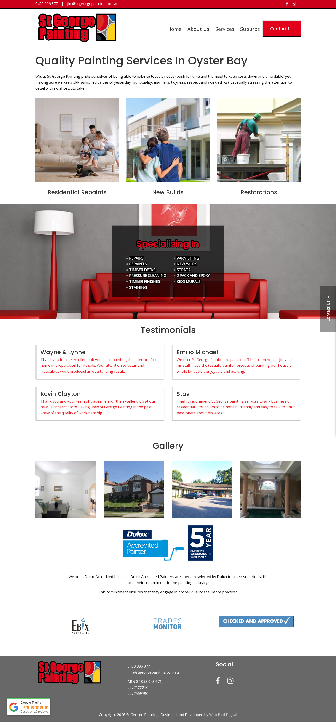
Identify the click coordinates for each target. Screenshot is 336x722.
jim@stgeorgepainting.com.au (153, 672)
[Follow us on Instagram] (294, 3)
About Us (198, 28)
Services (224, 28)
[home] (77, 41)
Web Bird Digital (223, 714)
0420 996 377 (139, 666)
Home (174, 28)
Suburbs (250, 28)
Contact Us (282, 29)
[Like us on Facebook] (287, 3)
